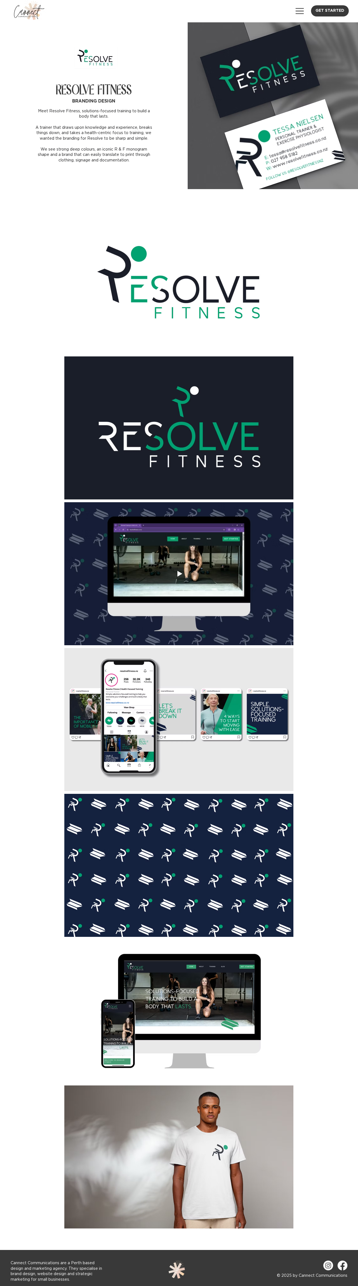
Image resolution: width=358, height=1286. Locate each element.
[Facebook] (342, 1265)
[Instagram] (328, 1265)
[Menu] (299, 11)
